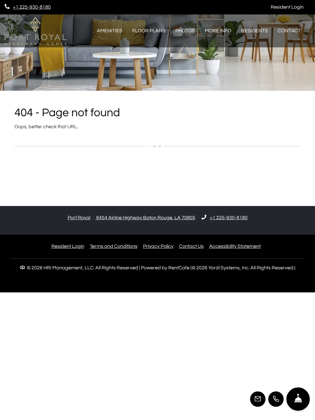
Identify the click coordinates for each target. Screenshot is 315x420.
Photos (185, 30)
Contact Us (191, 246)
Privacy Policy (158, 246)
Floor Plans (148, 30)
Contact (289, 30)
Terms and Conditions (114, 246)
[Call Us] (276, 399)
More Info (218, 30)
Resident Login (290, 7)
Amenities (109, 30)
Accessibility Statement (235, 246)
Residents (254, 30)
